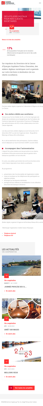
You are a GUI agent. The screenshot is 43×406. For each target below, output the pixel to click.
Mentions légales (10, 402)
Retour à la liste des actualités (11, 39)
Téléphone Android (10, 233)
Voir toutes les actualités (24, 388)
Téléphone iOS (8, 235)
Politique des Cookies (31, 402)
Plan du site (20, 402)
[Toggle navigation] (40, 3)
